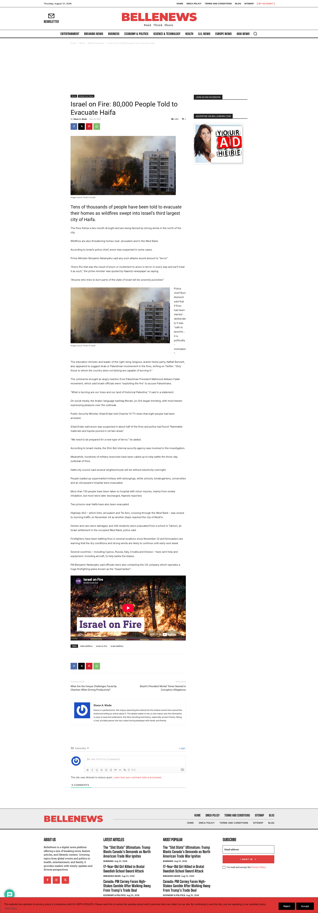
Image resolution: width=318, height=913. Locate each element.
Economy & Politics (114, 895)
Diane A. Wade (80, 119)
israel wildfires (117, 646)
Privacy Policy (258, 866)
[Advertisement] (159, 70)
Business (108, 861)
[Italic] (92, 770)
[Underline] (97, 770)
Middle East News (96, 43)
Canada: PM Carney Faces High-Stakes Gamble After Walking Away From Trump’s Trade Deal (127, 885)
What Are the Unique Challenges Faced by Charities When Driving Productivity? (94, 688)
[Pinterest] (89, 126)
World (82, 43)
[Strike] (101, 770)
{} (129, 769)
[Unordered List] (110, 770)
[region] (159, 905)
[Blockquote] (115, 770)
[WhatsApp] (96, 126)
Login (182, 748)
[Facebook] (74, 126)
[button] (255, 34)
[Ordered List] (106, 770)
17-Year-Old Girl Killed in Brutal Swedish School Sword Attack (123, 868)
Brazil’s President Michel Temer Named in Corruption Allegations (163, 688)
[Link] (124, 770)
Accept (305, 906)
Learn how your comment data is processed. (138, 777)
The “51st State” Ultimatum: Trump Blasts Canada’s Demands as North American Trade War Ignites (127, 851)
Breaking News (112, 876)
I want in (246, 859)
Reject (286, 906)
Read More (11, 908)
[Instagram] (56, 880)
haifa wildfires (86, 646)
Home (73, 43)
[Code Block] (120, 770)
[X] (81, 126)
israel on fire (101, 646)
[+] (133, 769)
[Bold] (87, 770)
